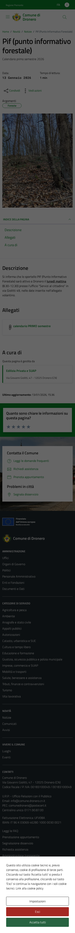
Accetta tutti (37, 922)
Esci (37, 911)
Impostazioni (37, 901)
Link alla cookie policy (29, 888)
